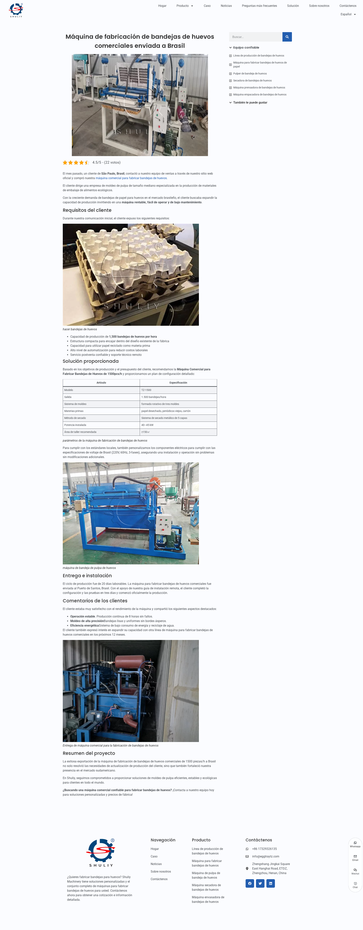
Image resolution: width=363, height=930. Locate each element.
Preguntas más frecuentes (259, 6)
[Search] (287, 37)
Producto (183, 6)
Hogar (162, 6)
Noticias (226, 6)
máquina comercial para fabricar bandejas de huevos (131, 178)
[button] (250, 883)
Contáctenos (348, 6)
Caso (207, 6)
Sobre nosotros (319, 6)
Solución (293, 6)
